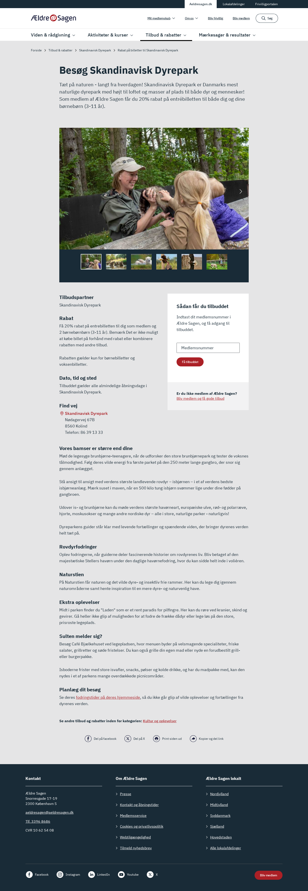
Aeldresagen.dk (200, 4)
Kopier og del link (211, 739)
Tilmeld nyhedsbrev (136, 848)
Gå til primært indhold (47, 4)
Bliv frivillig (215, 18)
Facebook (41, 875)
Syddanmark (220, 815)
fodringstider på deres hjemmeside (108, 697)
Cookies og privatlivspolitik (141, 826)
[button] (241, 191)
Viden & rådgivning (50, 35)
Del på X (139, 739)
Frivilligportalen (266, 4)
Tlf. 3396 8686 (37, 821)
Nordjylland (219, 794)
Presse (125, 794)
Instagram (73, 875)
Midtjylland (219, 804)
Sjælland (217, 826)
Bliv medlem (241, 18)
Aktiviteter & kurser (108, 35)
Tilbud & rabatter (163, 35)
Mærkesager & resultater (225, 35)
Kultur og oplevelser (160, 721)
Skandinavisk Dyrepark (86, 413)
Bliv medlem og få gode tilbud (200, 398)
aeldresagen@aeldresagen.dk (49, 812)
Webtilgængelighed (135, 837)
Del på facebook (105, 739)
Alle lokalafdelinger (225, 848)
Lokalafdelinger (234, 4)
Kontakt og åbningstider (139, 804)
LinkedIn (103, 875)
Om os (189, 18)
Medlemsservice (133, 815)
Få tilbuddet (190, 362)
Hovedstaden (221, 837)
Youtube (133, 875)
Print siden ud (172, 739)
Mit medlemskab (158, 18)
